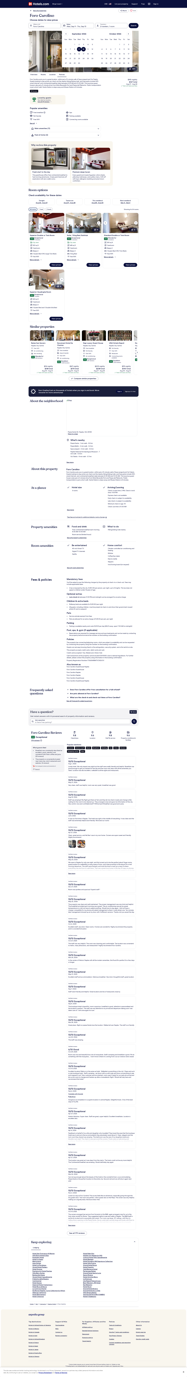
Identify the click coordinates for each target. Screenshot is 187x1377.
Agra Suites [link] (36, 1263)
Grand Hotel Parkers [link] (39, 1267)
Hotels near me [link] (141, 1332)
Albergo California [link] (39, 1293)
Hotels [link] (32, 1304)
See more (70, 462)
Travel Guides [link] (140, 1335)
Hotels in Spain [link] (33, 1346)
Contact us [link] (58, 1332)
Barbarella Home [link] (38, 1275)
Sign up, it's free (130, 391)
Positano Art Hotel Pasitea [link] (42, 1271)
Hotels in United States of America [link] (40, 1325)
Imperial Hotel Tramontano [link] (42, 1285)
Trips (143, 4)
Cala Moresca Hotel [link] (90, 1269)
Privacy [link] (111, 1328)
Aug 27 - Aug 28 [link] (69, 203)
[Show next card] (137, 352)
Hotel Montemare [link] (39, 1295)
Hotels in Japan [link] (33, 1349)
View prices (56, 265)
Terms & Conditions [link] (115, 1325)
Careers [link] (138, 1328)
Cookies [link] (111, 1339)
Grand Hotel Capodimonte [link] (42, 1277)
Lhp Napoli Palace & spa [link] (92, 1281)
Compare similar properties (85, 378)
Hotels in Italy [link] (33, 1335)
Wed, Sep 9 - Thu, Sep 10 (76, 26)
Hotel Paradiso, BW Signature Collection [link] (98, 1261)
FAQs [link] (57, 1328)
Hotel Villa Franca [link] (89, 1263)
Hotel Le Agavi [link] (37, 1259)
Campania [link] (43, 1304)
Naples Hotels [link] (52, 1304)
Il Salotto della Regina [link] (40, 1279)
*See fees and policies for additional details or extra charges (86, 517)
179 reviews (35, 740)
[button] (75, 44)
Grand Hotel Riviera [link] (90, 1289)
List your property (121, 4)
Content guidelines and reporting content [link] (120, 1343)
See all (32, 123)
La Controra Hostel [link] (39, 1289)
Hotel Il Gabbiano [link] (89, 1296)
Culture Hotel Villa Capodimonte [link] (95, 1257)
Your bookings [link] (59, 1325)
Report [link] (37, 769)
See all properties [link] (39, 11)
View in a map (73, 434)
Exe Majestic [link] (87, 1285)
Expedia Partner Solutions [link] (90, 1330)
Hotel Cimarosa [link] (38, 1296)
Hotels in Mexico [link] (34, 1328)
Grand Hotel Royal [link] (90, 1265)
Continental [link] (36, 1281)
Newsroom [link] (85, 1334)
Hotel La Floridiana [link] (39, 1265)
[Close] (183, 1372)
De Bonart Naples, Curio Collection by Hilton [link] (48, 1291)
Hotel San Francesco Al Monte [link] (43, 1254)
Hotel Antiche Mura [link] (90, 1277)
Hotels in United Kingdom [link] (37, 1339)
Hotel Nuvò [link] (87, 1287)
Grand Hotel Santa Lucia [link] (92, 1273)
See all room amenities (75, 568)
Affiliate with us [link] (87, 1327)
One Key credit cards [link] (142, 1339)
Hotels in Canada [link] (34, 1332)
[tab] (36, 1247)
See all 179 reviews (44, 102)
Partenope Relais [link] (89, 1271)
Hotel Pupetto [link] (88, 1267)
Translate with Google (75, 1094)
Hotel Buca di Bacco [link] (39, 1287)
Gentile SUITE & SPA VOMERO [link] (94, 1295)
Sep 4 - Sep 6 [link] (125, 203)
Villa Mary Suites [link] (38, 1273)
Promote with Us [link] (87, 1337)
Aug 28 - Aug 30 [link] (97, 203)
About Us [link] (139, 1325)
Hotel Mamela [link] (88, 1259)
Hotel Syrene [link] (37, 1269)
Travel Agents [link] (86, 1341)
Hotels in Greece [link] (34, 1356)
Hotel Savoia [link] (37, 1283)
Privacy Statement (45, 1373)
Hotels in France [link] (34, 1342)
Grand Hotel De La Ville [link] (91, 1291)
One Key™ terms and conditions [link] (119, 1332)
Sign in (155, 4)
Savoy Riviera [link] (88, 1275)
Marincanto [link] (36, 1261)
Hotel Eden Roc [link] (88, 1254)
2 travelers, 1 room (107, 26)
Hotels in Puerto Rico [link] (35, 1353)
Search (133, 26)
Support (135, 4)
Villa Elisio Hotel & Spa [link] (40, 1255)
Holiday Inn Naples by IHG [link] (92, 1255)
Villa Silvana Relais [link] (90, 1293)
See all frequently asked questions (79, 701)
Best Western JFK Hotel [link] (92, 1283)
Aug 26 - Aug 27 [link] (42, 203)
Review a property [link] (61, 1335)
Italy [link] (37, 1304)
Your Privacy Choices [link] (115, 1335)
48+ (133, 69)
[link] (133, 10)
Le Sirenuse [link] (87, 1279)
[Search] (134, 721)
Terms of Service (61, 1373)
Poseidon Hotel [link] (38, 1257)
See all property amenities (77, 538)
